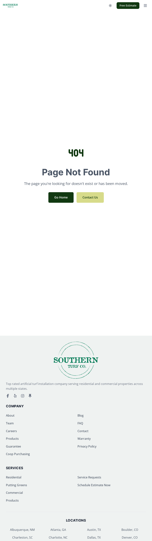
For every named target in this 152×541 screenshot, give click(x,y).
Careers (11, 431)
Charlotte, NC (58, 537)
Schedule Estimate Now (93, 485)
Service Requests (89, 477)
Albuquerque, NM (22, 530)
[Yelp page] (15, 396)
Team (10, 423)
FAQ (80, 423)
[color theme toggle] (110, 5)
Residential (13, 477)
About (10, 415)
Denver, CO (130, 537)
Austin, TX (94, 530)
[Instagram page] (22, 396)
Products (12, 439)
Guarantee (13, 446)
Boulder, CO (129, 530)
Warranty (84, 439)
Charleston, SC (22, 537)
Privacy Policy (86, 446)
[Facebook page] (8, 396)
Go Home (61, 197)
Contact (82, 431)
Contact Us (90, 197)
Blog (80, 415)
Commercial (14, 493)
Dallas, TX (94, 537)
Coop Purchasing (18, 454)
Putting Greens (16, 485)
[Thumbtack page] (30, 396)
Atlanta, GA (58, 530)
